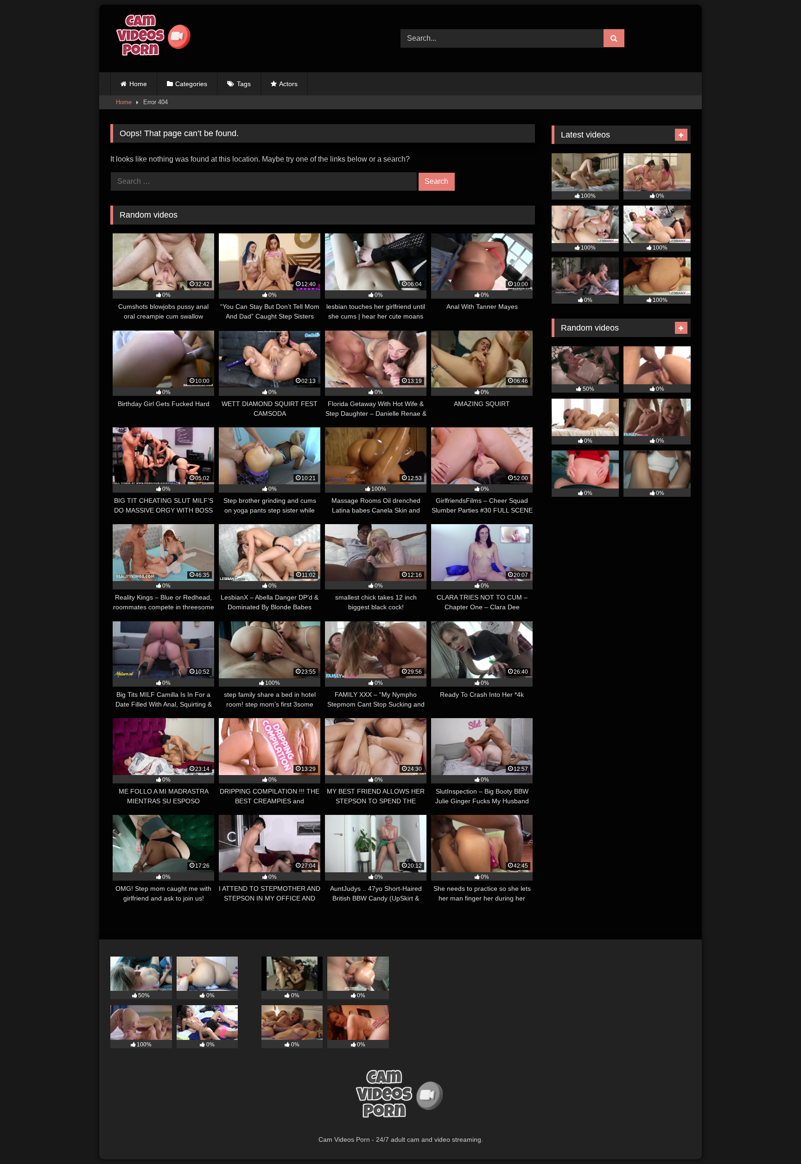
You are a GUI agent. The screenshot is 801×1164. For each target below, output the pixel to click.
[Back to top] (772, 1136)
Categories (191, 84)
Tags (244, 84)
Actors (288, 84)
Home (138, 84)
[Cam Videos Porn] (152, 38)
